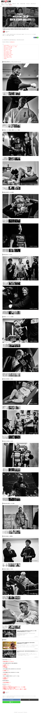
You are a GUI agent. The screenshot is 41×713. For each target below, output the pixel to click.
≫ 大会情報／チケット (5, 670)
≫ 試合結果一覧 (4, 678)
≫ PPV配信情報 (4, 667)
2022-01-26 (7, 31)
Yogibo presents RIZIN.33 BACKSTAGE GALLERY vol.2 (15, 29)
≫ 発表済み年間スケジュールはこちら (8, 661)
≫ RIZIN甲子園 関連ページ (6, 682)
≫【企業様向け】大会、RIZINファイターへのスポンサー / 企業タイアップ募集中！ (14, 689)
